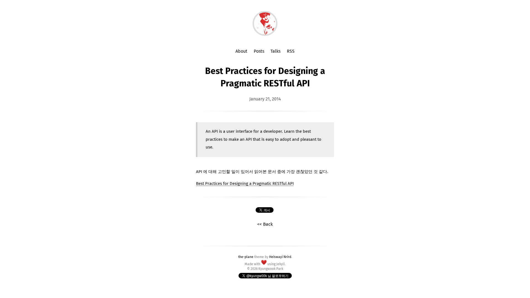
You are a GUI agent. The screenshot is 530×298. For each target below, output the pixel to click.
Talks (275, 51)
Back (268, 224)
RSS (291, 51)
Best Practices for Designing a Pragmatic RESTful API (245, 184)
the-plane (245, 257)
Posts (259, 51)
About (241, 51)
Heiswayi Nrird (280, 257)
